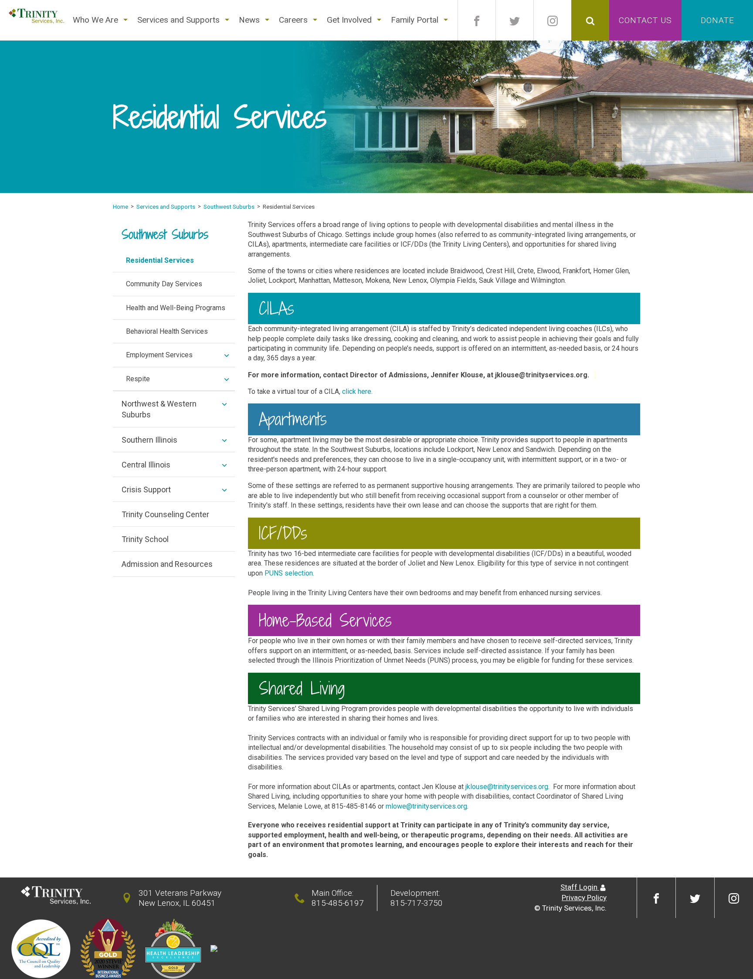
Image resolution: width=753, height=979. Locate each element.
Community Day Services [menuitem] (164, 284)
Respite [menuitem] (138, 379)
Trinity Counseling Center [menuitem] (165, 514)
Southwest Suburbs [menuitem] (165, 234)
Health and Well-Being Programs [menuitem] (175, 308)
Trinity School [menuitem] (145, 539)
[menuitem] (95, 20)
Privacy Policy (584, 897)
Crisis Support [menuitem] (146, 489)
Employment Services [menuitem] (159, 355)
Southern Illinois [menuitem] (149, 439)
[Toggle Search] (590, 20)
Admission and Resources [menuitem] (167, 564)
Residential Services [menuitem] (160, 260)
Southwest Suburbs (229, 206)
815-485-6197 (338, 903)
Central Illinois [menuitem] (146, 464)
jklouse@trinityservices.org (506, 787)
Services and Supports (165, 206)
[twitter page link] (514, 20)
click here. (357, 391)
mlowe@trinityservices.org (426, 806)
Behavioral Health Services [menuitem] (167, 331)
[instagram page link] (552, 20)
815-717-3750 (416, 903)
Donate (717, 20)
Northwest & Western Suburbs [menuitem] (159, 409)
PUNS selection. (289, 573)
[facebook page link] (476, 20)
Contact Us (645, 20)
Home (120, 206)
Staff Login (579, 887)
